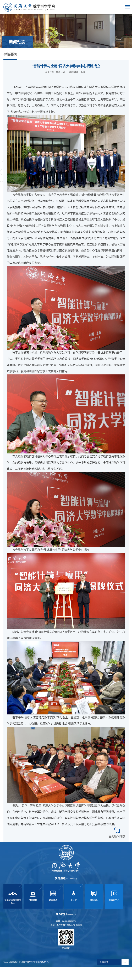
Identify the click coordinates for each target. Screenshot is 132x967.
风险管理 (33, 900)
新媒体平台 (114, 900)
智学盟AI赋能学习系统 (12, 902)
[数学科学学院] (29, 6)
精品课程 (94, 900)
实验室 (73, 900)
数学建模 (53, 900)
